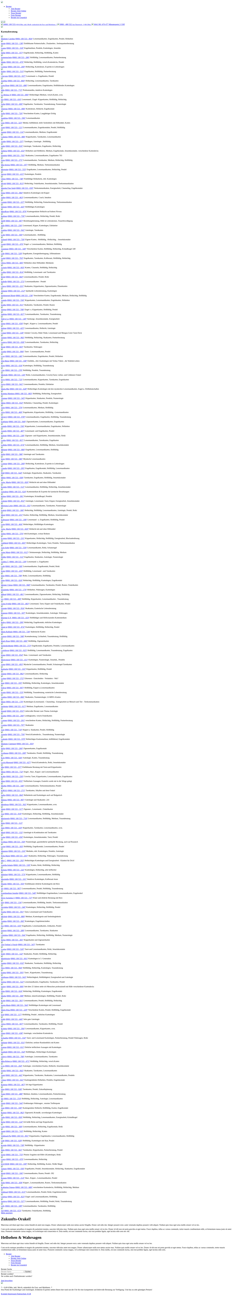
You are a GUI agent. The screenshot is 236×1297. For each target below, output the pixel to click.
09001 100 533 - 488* (14, 1094)
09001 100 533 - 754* (19, 818)
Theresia (4, 109)
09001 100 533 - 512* (16, 487)
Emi (2, 1015)
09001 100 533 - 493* (14, 664)
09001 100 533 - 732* (14, 772)
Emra (3, 571)
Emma (3, 973)
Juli (2, 1211)
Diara (3, 1033)
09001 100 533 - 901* (20, 1136)
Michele (4, 916)
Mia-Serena (5, 165)
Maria (3, 702)
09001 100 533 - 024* (14, 580)
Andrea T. (5, 562)
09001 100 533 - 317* (14, 809)
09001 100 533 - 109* (18, 1164)
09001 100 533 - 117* (13, 1015)
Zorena (4, 1047)
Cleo (3, 370)
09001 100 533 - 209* (17, 753)
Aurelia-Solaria (7, 865)
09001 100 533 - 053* (15, 711)
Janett (3, 1131)
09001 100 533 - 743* (14, 1131)
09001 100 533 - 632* (15, 963)
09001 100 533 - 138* (14, 43)
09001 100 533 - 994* (13, 968)
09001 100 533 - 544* (14, 1103)
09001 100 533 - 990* (15, 352)
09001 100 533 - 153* (15, 692)
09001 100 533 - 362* (18, 804)
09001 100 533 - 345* (16, 398)
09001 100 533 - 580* (14, 459)
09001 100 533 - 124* (14, 1122)
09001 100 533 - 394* (16, 1029)
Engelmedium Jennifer (9, 893)
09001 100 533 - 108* (18, 361)
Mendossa (5, 804)
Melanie (4, 450)
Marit (3, 832)
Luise (3, 837)
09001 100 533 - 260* (14, 748)
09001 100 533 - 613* (17, 1192)
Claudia (4, 468)
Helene (4, 328)
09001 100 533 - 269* (16, 67)
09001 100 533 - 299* (15, 622)
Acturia (4, 268)
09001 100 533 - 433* (20, 618)
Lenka (3, 440)
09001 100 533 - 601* (19, 959)
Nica (3, 968)
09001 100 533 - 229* (19, 1010)
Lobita (3, 272)
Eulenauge (5, 520)
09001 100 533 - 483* (20, 604)
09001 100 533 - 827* (16, 314)
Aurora (4, 636)
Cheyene (4, 76)
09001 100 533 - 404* (14, 524)
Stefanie (4, 1043)
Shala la (4, 627)
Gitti (2, 1141)
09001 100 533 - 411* (19, 660)
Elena (3, 324)
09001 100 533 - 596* (17, 118)
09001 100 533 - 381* (15, 496)
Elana (3, 655)
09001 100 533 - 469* (14, 412)
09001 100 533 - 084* (14, 193)
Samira (3, 963)
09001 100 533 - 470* (15, 62)
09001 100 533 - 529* (13, 253)
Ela (2, 99)
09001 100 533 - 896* (16, 109)
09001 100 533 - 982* (16, 338)
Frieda (3, 1071)
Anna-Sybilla (6, 604)
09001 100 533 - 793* (14, 258)
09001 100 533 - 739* (16, 239)
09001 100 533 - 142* (14, 954)
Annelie (4, 734)
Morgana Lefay (7, 506)
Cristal (3, 333)
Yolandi (4, 239)
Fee (2, 926)
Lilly (3, 1206)
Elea (2, 1089)
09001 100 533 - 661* (13, 1150)
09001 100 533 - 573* (17, 874)
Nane (3, 1094)
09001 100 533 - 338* (14, 566)
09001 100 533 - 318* (15, 48)
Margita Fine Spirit (8, 188)
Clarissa (4, 1197)
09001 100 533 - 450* (14, 837)
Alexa (3, 1024)
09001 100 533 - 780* (15, 1057)
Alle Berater (15, 9)
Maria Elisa (5, 1010)
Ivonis (3, 692)
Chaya (3, 286)
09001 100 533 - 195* (13, 683)
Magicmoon (5, 660)
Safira (3, 795)
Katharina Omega (8, 1187)
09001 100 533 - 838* (15, 478)
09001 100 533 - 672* (13, 1211)
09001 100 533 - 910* (14, 146)
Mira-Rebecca (6, 1061)
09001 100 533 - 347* (26, 945)
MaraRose (5, 211)
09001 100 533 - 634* (14, 366)
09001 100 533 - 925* (18, 650)
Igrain (3, 43)
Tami (3, 1075)
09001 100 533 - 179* (18, 590)
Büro (3, 823)
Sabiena (4, 151)
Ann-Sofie (5, 548)
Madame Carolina (8, 39)
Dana (3, 193)
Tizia (3, 408)
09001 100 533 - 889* (16, 916)
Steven (3, 174)
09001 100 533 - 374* (12, 1099)
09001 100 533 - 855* (14, 781)
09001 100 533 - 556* (15, 300)
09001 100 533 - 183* (14, 846)
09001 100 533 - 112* (14, 823)
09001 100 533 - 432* (16, 151)
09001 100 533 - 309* (14, 1127)
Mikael (3, 594)
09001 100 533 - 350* (16, 842)
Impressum (12, 1294)
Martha (4, 786)
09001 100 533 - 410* (13, 828)
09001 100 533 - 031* (16, 1043)
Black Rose (5, 641)
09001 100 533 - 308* (15, 996)
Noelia (3, 912)
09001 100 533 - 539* (22, 865)
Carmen (4, 720)
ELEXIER (5, 1164)
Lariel (3, 258)
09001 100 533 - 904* (24, 39)
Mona (3, 772)
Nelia (3, 104)
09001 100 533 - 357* (14, 53)
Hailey (3, 71)
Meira (3, 403)
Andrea (4, 697)
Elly (2, 902)
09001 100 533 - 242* (16, 870)
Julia (3, 225)
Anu (2, 1108)
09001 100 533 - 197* (19, 165)
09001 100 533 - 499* (13, 599)
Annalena (4, 492)
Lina (3, 123)
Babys (3, 622)
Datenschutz (22, 1294)
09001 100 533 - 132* (14, 832)
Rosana (4, 1178)
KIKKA (4, 790)
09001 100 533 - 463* (14, 197)
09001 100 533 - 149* (18, 319)
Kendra (4, 487)
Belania (4, 870)
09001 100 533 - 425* (15, 328)
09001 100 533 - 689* (24, 1187)
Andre (3, 141)
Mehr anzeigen (7, 1213)
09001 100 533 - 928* (13, 1089)
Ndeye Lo (5, 319)
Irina (3, 576)
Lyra (3, 1066)
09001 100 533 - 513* (15, 71)
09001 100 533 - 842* (15, 1071)
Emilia (3, 305)
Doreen (4, 931)
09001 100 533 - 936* (16, 1169)
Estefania (4, 422)
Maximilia (5, 879)
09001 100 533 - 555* (17, 169)
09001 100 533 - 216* (17, 851)
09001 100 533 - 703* (16, 155)
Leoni (3, 846)
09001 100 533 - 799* (13, 576)
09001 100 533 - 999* (15, 987)
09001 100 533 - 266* (15, 716)
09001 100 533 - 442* (14, 1075)
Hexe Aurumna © (8, 898)
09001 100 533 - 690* (20, 95)
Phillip (3, 557)
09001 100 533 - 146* (14, 356)
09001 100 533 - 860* (16, 81)
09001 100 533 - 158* (24, 296)
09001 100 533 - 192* (22, 506)
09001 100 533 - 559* (18, 548)
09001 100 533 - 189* (13, 1206)
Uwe (3, 356)
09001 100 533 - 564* (17, 935)
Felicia (3, 688)
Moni (3, 515)
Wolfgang (5, 977)
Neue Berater (16, 13)
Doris (3, 1103)
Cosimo (4, 725)
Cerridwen (5, 650)
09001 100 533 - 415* (15, 174)
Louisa (3, 949)
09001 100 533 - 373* (22, 646)
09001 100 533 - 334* (17, 1038)
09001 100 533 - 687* (14, 221)
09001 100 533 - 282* (16, 921)
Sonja (3, 1155)
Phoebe (4, 884)
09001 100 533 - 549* (27, 893)
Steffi (3, 221)
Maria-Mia (5, 389)
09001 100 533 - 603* (16, 268)
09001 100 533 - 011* (15, 1047)
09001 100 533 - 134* (13, 902)
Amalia (4, 300)
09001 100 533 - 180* (15, 510)
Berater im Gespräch (19, 17)
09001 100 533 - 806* (16, 697)
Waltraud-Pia (6, 1136)
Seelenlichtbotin (7, 646)
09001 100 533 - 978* (16, 417)
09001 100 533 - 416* (12, 99)
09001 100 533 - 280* (21, 57)
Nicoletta (4, 907)
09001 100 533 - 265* (19, 856)
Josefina (4, 81)
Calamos (4, 137)
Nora (3, 366)
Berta (3, 1122)
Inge (2, 683)
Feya (3, 380)
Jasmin (3, 132)
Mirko (3, 478)
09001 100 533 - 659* (24, 188)
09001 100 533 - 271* (16, 790)
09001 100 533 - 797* (16, 725)
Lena (3, 524)
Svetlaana (4, 753)
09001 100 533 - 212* (16, 291)
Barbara (4, 216)
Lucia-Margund (7, 762)
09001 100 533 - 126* (17, 375)
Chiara (3, 1080)
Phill (3, 473)
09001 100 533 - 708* (15, 310)
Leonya (4, 342)
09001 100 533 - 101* (18, 879)
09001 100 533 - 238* (16, 436)
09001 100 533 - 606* (19, 641)
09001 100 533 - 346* (15, 786)
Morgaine (4, 169)
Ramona (4, 1085)
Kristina (4, 1029)
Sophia (3, 716)
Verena (3, 310)
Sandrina (4, 118)
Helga (3, 940)
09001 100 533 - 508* (15, 636)
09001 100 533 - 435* (14, 571)
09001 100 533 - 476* (15, 244)
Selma (3, 534)
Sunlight (4, 1052)
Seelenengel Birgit (8, 296)
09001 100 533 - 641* (15, 1080)
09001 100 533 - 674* (16, 445)
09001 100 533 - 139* (18, 562)
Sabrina (4, 314)
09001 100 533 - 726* (21, 632)
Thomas (4, 398)
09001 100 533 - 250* (14, 776)
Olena (3, 179)
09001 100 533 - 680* (16, 450)
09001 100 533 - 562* (16, 230)
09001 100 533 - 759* (16, 216)
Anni (3, 127)
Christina (4, 935)
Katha (3, 776)
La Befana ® (6, 95)
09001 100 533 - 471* (21, 1061)
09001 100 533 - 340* (17, 907)
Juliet (3, 146)
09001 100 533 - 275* (14, 160)
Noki (3, 1183)
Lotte (3, 235)
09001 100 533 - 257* (13, 767)
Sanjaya (4, 1201)
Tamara (4, 1169)
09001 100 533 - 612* (19, 552)
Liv (2, 599)
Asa (2, 814)
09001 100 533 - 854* (14, 655)
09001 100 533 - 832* (14, 403)
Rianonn (4, 613)
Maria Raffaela (7, 632)
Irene (3, 459)
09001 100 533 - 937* (17, 76)
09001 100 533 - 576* (15, 534)
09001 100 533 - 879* (18, 211)
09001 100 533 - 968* (21, 585)
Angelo (4, 431)
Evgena (4, 538)
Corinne (4, 67)
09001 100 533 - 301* (14, 1001)
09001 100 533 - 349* (17, 249)
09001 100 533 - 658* (16, 342)
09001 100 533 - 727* (24, 898)
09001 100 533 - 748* (14, 179)
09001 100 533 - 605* (17, 543)
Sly (2, 888)
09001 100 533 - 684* (14, 277)
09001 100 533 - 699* (14, 104)
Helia (3, 748)
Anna (3, 664)
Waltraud (4, 1192)
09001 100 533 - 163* (17, 669)
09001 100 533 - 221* (15, 286)
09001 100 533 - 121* (14, 127)
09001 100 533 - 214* (16, 1178)
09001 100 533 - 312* (15, 557)
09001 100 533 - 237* (15, 141)
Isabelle (4, 282)
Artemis (4, 501)
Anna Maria (5, 552)
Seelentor (4, 706)
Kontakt (4, 1294)
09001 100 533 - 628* (18, 389)
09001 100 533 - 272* (16, 282)
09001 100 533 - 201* (16, 720)
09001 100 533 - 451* (14, 515)
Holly (3, 954)
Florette (4, 608)
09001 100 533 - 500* (14, 235)
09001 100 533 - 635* (13, 926)
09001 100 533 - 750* (16, 734)
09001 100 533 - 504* (19, 1005)
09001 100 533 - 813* (15, 183)
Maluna (4, 800)
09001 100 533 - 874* (16, 627)
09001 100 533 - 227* (16, 202)
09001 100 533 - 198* (18, 520)
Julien (3, 197)
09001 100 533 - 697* (15, 688)
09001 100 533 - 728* (15, 1145)
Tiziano (4, 338)
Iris (2, 1099)
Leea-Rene (5, 85)
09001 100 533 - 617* (17, 706)
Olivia (3, 263)
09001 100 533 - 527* (16, 1201)
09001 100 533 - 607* (14, 1024)
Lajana (3, 678)
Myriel (3, 183)
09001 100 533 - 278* (13, 370)
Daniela (4, 155)
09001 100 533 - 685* (15, 263)
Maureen (4, 851)
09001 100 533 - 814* (15, 272)
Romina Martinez (8, 394)
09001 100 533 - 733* (14, 380)
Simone (4, 207)
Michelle (4, 375)
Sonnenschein (6, 57)
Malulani (4, 874)
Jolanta (3, 674)
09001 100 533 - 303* (25, 744)
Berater (9, 6)
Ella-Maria (5, 361)
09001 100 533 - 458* (14, 1183)
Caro (3, 1127)
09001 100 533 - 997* (12, 888)
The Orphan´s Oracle (9, 945)
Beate (3, 347)
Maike (3, 62)
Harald (3, 711)
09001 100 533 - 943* (17, 977)
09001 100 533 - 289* (16, 931)
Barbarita (4, 669)
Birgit (3, 1173)
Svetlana (4, 842)
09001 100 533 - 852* (16, 501)
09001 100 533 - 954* (16, 608)
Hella (3, 454)
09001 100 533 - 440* (14, 1019)
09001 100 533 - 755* (14, 1155)
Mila (3, 90)
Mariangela (5, 818)
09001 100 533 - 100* (13, 1108)
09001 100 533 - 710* (13, 730)
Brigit (3, 277)
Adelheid (4, 543)
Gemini (4, 202)
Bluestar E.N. (6, 618)
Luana (3, 48)
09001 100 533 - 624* (17, 492)
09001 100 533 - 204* (13, 1066)
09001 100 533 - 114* (15, 132)
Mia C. (3, 860)
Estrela (3, 510)
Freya (3, 384)
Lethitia (4, 445)
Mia (2, 767)
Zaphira (4, 230)
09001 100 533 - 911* (15, 305)
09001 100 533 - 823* (16, 1197)
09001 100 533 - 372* (15, 678)
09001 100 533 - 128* (15, 333)
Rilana (3, 496)
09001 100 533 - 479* (14, 1159)
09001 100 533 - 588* (14, 454)
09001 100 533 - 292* (15, 860)
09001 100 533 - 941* (14, 384)
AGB (29, 1294)
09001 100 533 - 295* (16, 468)
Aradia (3, 352)
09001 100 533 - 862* (15, 1113)
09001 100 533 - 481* (15, 594)
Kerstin (4, 1145)
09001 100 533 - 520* (15, 949)
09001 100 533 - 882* (15, 674)
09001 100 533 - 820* (20, 482)
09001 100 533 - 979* (16, 739)
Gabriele (4, 739)
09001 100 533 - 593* (16, 884)
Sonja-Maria (6, 1005)
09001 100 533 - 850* (14, 1117)
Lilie (3, 253)
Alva (3, 412)
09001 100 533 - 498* (18, 85)
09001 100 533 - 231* (16, 538)
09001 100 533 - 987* (16, 800)
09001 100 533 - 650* (14, 324)
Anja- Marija (6, 482)
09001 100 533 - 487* (16, 431)
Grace (3, 1159)
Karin (3, 1001)
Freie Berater (16, 15)
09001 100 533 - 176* (14, 702)
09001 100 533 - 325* (13, 123)
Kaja (3, 758)
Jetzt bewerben (7, 1281)
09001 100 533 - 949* (17, 422)
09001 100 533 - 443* (16, 207)
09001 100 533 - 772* (13, 90)
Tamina (4, 921)
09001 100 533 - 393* (15, 973)
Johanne (4, 291)
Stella (3, 53)
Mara (3, 781)
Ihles (3, 1150)
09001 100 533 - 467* (16, 1085)
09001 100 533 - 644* (13, 473)
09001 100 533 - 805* (23, 394)
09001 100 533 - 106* (14, 1173)
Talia (3, 1117)
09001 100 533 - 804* (14, 795)
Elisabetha (5, 590)
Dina (3, 580)
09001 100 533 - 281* (14, 940)
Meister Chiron (7, 585)
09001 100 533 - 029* (13, 1141)
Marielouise (5, 959)
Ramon (4, 1113)
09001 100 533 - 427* (22, 762)
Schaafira (4, 1038)
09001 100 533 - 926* (13, 758)
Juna (3, 828)
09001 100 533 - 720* (14, 113)
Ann (2, 730)
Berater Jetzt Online (18, 11)
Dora (3, 160)
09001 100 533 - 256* (13, 225)
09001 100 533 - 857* (15, 440)
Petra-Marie (5, 856)
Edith (3, 1019)
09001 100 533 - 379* (14, 408)
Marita (3, 996)
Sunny (3, 987)
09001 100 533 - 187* (16, 613)
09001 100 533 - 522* (15, 982)
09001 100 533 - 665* (14, 347)
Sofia (3, 113)
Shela (3, 809)
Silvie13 (4, 417)
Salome (4, 436)
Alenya (4, 1057)
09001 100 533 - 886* (17, 137)
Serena (3, 982)
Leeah (3, 244)
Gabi (3, 566)
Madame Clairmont (8, 744)
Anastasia (4, 249)
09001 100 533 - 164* (16, 1052)
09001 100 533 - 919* (13, 814)
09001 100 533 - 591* (15, 912)
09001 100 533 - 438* (14, 1033)
